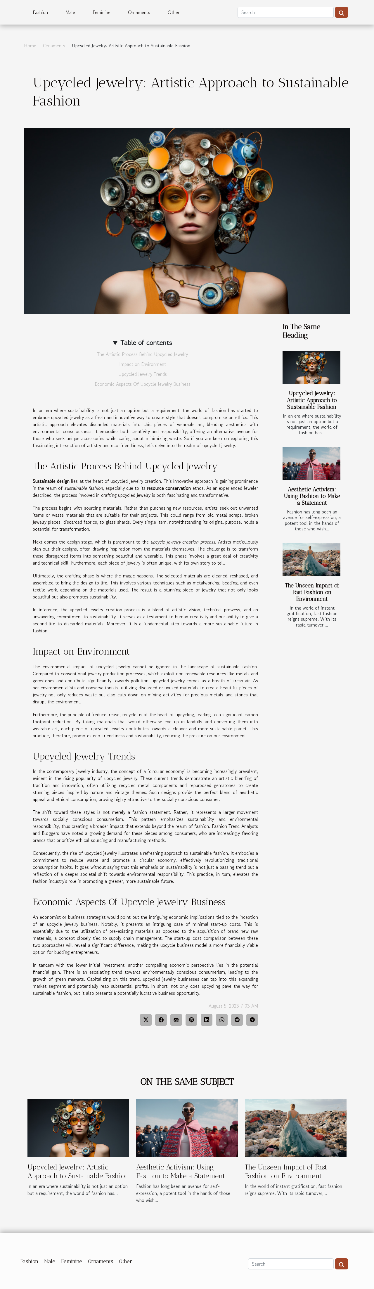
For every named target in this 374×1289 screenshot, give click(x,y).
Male (70, 12)
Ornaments (139, 12)
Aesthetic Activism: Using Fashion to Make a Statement (312, 496)
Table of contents (146, 342)
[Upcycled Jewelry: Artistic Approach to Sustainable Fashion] (311, 367)
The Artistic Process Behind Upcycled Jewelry (142, 354)
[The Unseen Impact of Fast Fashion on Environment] (311, 559)
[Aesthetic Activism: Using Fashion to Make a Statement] (311, 463)
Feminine (101, 12)
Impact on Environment (142, 364)
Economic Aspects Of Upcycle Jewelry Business (143, 383)
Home (30, 45)
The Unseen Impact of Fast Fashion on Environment (312, 592)
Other (173, 12)
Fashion (40, 12)
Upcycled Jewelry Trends (142, 374)
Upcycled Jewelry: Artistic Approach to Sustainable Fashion (312, 400)
